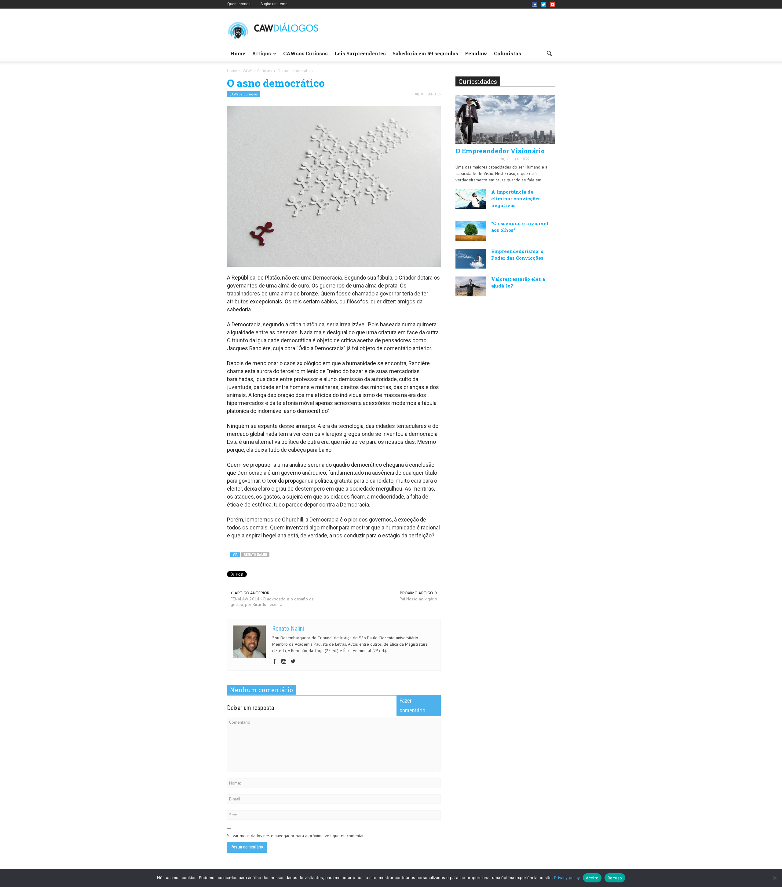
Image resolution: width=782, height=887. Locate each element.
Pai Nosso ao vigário (418, 599)
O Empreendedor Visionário (500, 151)
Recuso (615, 877)
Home (237, 53)
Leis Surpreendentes (360, 53)
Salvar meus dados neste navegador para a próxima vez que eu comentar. (295, 835)
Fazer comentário (412, 705)
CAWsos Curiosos (305, 53)
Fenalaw (476, 53)
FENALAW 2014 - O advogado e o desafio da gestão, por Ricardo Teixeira (272, 601)
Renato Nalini (255, 555)
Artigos (260, 55)
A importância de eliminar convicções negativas (516, 198)
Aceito (592, 877)
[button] (549, 53)
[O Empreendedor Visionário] (505, 119)
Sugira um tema (274, 4)
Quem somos (238, 4)
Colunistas (507, 53)
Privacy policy (567, 877)
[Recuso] (774, 878)
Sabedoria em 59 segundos (425, 53)
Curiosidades (478, 81)
